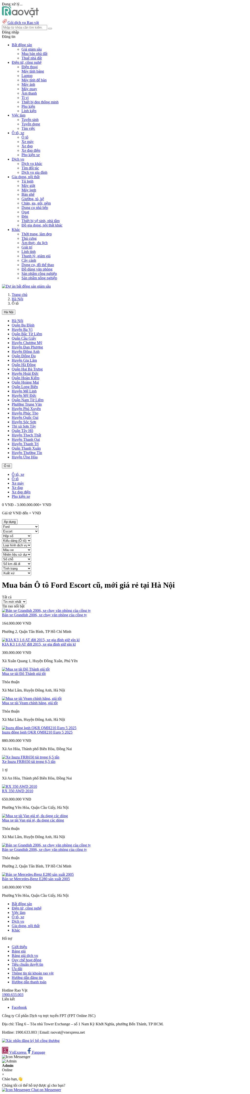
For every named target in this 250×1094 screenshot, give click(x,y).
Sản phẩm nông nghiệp (39, 278)
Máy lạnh (28, 190)
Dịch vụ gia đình (34, 172)
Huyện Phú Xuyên (26, 409)
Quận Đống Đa (24, 356)
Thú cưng (29, 238)
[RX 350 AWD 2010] (19, 786)
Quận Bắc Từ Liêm (27, 334)
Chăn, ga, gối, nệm (36, 203)
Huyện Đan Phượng (27, 347)
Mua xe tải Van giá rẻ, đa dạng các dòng (33, 820)
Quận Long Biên (25, 387)
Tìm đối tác (30, 168)
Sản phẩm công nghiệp (39, 273)
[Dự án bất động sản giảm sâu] (26, 286)
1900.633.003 (12, 995)
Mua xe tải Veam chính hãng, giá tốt (30, 703)
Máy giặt (28, 186)
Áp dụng (10, 522)
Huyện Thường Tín (27, 453)
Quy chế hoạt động (26, 960)
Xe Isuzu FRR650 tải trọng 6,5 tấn (28, 761)
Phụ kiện (28, 106)
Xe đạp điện (30, 150)
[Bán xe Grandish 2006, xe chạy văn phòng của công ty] (46, 610)
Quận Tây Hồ (22, 431)
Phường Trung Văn (27, 404)
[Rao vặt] (20, 16)
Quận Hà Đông (24, 365)
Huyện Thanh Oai (26, 439)
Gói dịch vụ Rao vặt (23, 23)
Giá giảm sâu (31, 49)
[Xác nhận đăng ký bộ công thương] (31, 1041)
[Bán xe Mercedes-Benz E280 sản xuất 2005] (38, 874)
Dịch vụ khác (31, 164)
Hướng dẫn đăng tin (27, 977)
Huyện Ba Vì (22, 329)
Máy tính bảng (32, 71)
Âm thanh (29, 93)
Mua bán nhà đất (34, 54)
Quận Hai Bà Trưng (27, 369)
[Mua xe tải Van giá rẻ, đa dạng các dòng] (35, 816)
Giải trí (26, 247)
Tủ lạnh (27, 181)
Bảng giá (19, 951)
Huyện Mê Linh (24, 391)
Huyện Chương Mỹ (27, 343)
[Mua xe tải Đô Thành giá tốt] (26, 669)
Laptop (26, 76)
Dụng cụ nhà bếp (34, 208)
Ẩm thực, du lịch (34, 243)
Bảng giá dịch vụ (25, 955)
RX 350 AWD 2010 (17, 791)
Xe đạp (27, 146)
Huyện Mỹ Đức (24, 395)
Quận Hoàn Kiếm (25, 378)
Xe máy (27, 142)
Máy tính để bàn (34, 80)
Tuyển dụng (30, 124)
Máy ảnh (28, 84)
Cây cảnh (28, 260)
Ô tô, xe (18, 474)
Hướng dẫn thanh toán (29, 982)
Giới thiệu (19, 947)
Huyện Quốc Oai (25, 417)
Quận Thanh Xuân (26, 448)
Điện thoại (29, 67)
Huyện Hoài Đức (25, 373)
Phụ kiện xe (30, 155)
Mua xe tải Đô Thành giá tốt (24, 674)
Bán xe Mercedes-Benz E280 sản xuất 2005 (36, 879)
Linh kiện (28, 111)
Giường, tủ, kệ (32, 199)
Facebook (19, 1007)
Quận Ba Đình (23, 325)
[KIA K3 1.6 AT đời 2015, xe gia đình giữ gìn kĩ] (41, 640)
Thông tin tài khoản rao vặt (32, 973)
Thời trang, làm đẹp (36, 234)
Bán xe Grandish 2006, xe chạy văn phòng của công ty (44, 615)
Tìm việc (28, 128)
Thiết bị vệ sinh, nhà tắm (40, 221)
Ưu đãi (17, 969)
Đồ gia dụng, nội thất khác (41, 225)
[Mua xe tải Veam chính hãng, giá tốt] (32, 698)
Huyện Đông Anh (26, 351)
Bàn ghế (27, 194)
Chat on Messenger (45, 1090)
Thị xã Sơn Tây (24, 426)
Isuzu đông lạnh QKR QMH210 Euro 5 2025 (37, 732)
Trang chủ (19, 294)
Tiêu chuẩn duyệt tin (27, 964)
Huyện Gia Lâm (24, 360)
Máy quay (29, 89)
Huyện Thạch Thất (26, 435)
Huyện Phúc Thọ (25, 413)
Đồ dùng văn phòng (36, 269)
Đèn (24, 216)
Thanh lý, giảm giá (36, 256)
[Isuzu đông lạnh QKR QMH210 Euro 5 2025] (39, 728)
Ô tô (24, 137)
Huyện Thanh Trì (25, 444)
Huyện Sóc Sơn (24, 422)
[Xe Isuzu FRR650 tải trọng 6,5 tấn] (30, 757)
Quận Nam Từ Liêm (27, 400)
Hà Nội (17, 299)
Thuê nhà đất (31, 58)
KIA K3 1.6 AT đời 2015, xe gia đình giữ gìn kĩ (39, 644)
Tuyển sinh (30, 120)
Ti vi (25, 98)
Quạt (25, 212)
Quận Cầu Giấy (24, 338)
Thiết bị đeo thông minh (40, 102)
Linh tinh (28, 251)
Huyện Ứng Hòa (25, 457)
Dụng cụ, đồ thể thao (37, 265)
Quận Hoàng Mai (25, 382)
